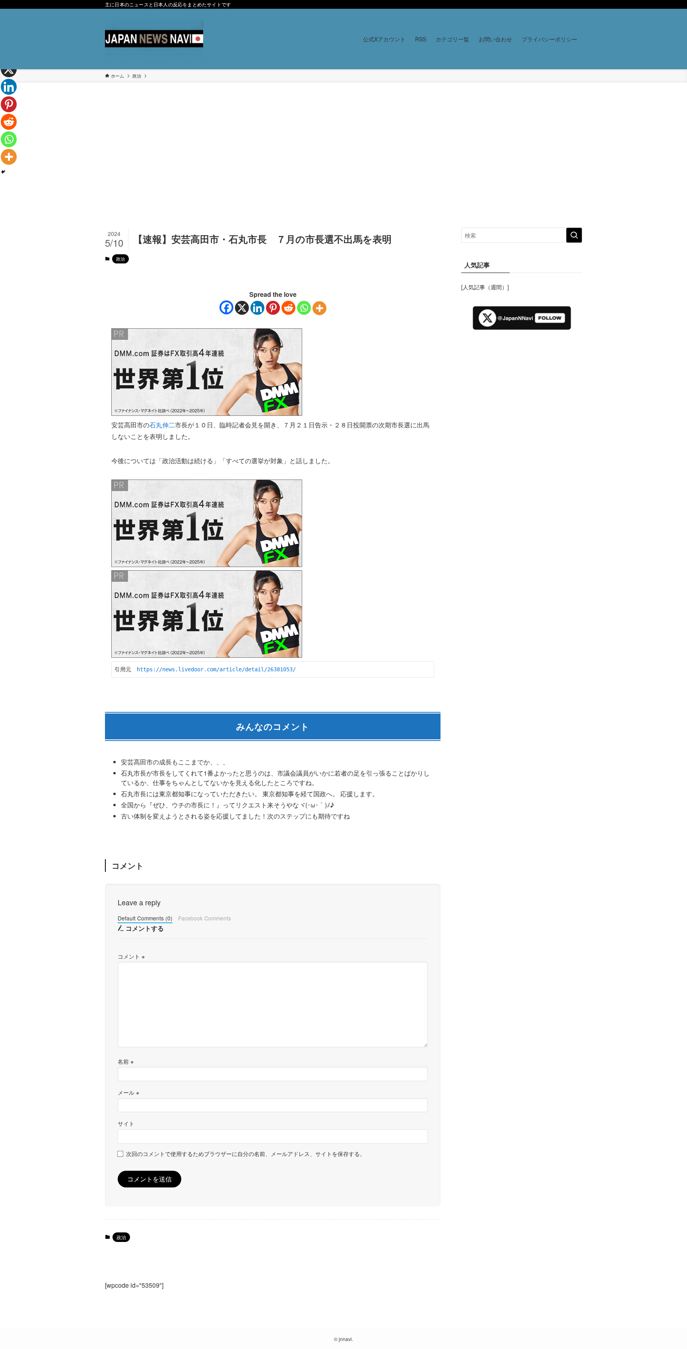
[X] (242, 308)
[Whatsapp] (304, 308)
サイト (126, 1123)
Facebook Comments (204, 918)
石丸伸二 (162, 424)
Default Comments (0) (145, 918)
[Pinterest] (273, 308)
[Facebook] (226, 307)
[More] (319, 308)
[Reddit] (288, 308)
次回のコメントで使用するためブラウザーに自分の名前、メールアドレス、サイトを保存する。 (245, 1153)
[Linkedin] (257, 308)
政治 (120, 258)
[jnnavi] (154, 39)
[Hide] (3, 172)
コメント (131, 956)
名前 (126, 1061)
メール (128, 1092)
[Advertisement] (343, 168)
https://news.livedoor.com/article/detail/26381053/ (216, 669)
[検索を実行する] (574, 235)
